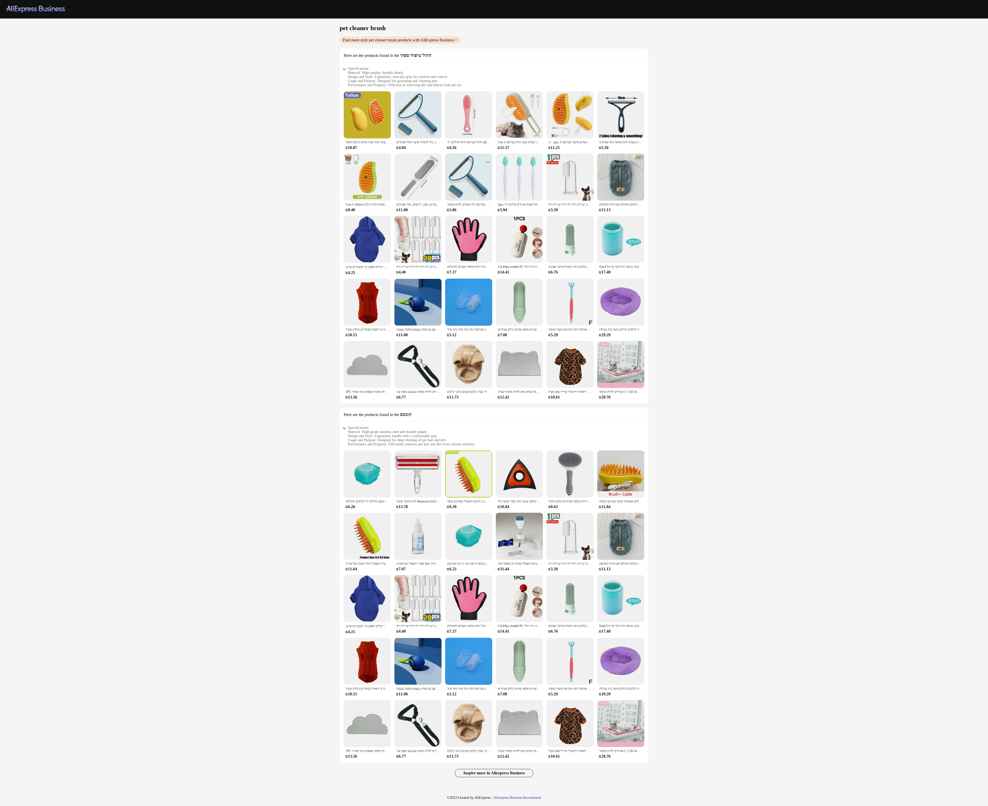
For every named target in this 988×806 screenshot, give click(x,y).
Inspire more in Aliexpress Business (494, 773)
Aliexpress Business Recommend (517, 798)
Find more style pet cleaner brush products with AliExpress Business (398, 40)
